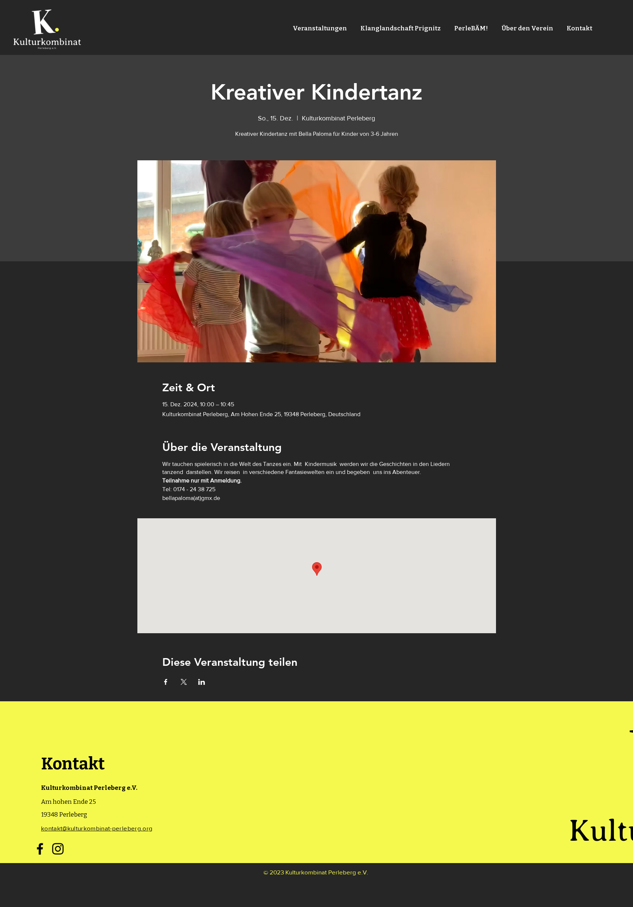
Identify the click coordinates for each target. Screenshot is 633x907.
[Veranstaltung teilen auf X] (183, 682)
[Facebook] (40, 848)
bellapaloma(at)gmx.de (191, 498)
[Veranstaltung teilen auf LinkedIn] (201, 682)
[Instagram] (58, 848)
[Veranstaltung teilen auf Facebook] (165, 682)
